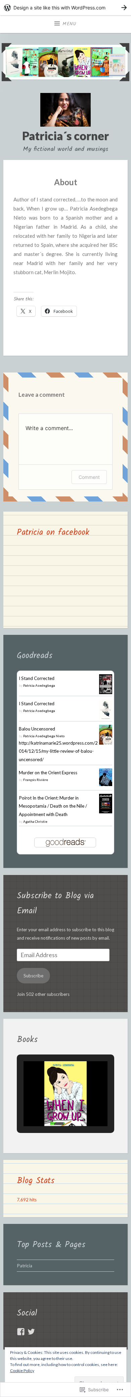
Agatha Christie (35, 821)
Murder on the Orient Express (48, 772)
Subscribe (33, 975)
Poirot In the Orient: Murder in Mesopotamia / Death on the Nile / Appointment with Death (53, 806)
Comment (89, 477)
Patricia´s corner (65, 135)
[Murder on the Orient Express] (105, 784)
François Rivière (35, 780)
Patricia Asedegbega (39, 685)
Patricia (24, 1265)
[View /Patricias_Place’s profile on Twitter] (31, 1332)
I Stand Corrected (36, 678)
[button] (50, 1108)
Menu (69, 24)
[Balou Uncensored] (105, 743)
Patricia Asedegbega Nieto (43, 736)
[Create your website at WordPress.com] (65, 7)
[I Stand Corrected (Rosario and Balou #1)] (105, 692)
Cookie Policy (22, 1370)
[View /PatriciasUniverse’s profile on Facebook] (21, 1332)
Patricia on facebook (53, 532)
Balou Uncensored (37, 729)
